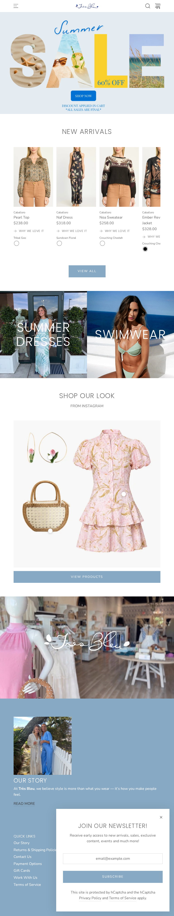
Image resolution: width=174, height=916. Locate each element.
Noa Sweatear (111, 217)
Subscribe (112, 876)
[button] (24, 199)
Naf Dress (64, 217)
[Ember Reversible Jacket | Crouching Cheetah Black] (145, 249)
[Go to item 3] (124, 494)
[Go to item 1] (50, 457)
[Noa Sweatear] (119, 177)
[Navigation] (16, 6)
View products (87, 577)
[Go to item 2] (50, 531)
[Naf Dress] (76, 177)
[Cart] (158, 6)
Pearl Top (21, 217)
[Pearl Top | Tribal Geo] (16, 243)
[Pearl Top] (33, 177)
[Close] (161, 817)
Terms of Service (122, 898)
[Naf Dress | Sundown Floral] (59, 243)
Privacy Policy (90, 898)
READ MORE (24, 803)
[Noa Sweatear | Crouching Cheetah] (102, 243)
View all (87, 271)
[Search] (148, 6)
